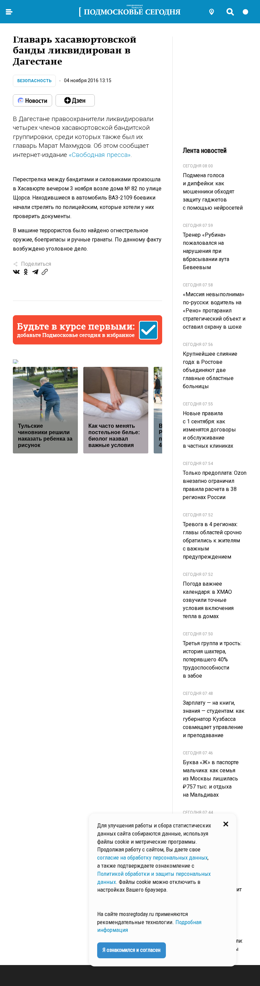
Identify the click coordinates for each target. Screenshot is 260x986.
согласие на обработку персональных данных (152, 857)
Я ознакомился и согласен (131, 950)
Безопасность (34, 80)
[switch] (248, 12)
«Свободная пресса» (100, 155)
